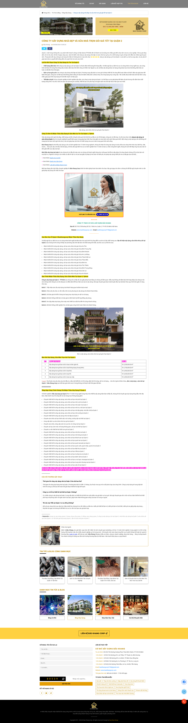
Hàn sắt (98, 681)
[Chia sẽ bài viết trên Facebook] (49, 48)
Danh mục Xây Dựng (56, 161)
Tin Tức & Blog (133, 3)
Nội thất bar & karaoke (116, 684)
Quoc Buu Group (113, 720)
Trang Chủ (46, 13)
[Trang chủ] (43, 4)
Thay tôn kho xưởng (109, 681)
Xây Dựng (102, 3)
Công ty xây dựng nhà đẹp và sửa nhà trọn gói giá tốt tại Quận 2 (92, 13)
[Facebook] (42, 693)
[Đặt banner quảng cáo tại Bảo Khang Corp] (121, 26)
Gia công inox (129, 684)
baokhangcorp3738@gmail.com (107, 230)
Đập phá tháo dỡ (123, 681)
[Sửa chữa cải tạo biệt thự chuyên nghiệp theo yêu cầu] (66, 26)
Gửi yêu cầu (66, 684)
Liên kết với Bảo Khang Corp (58, 165)
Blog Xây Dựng (66, 13)
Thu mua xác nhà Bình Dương (125, 693)
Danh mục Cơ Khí (55, 158)
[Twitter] (51, 693)
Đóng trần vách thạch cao (126, 690)
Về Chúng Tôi (79, 3)
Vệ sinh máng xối (101, 684)
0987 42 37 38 (103, 214)
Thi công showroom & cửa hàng (106, 690)
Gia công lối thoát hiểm (137, 681)
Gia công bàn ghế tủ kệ (122, 687)
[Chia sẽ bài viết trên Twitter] (44, 48)
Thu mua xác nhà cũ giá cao (104, 687)
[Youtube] (46, 693)
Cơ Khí (91, 3)
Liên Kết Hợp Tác (117, 3)
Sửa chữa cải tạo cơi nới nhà (104, 693)
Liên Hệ (145, 3)
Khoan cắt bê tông (141, 690)
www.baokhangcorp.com (84, 230)
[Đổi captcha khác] (63, 679)
